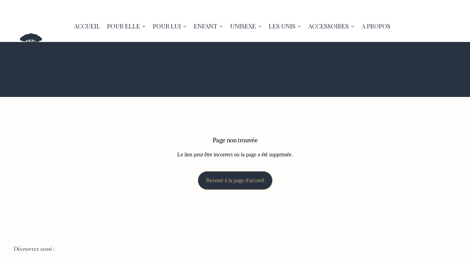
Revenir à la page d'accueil (235, 180)
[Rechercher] (419, 48)
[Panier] (448, 48)
